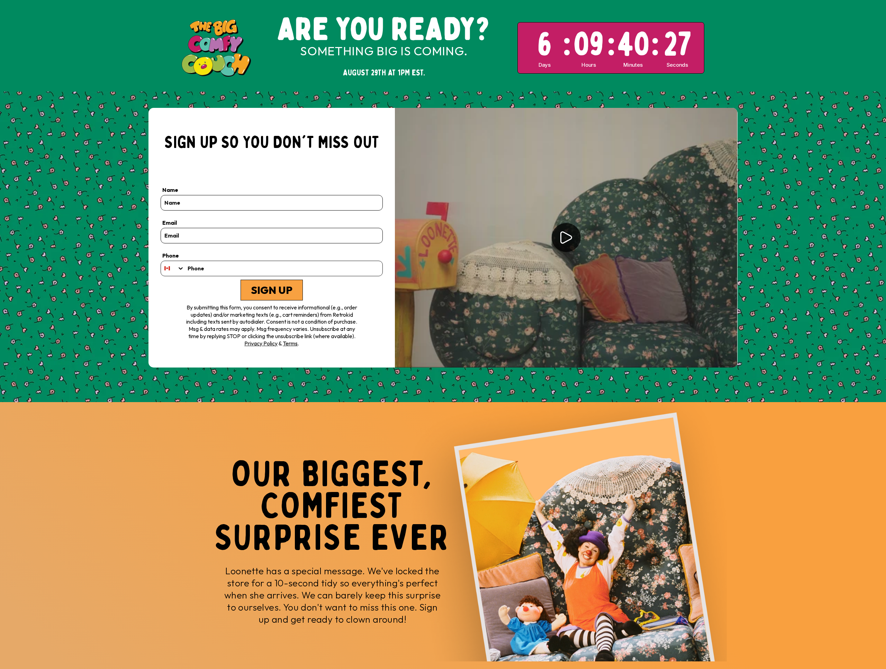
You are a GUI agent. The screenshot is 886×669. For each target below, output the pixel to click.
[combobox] (172, 268)
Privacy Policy (261, 343)
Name (170, 189)
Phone (170, 255)
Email (169, 222)
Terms (290, 343)
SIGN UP (271, 290)
